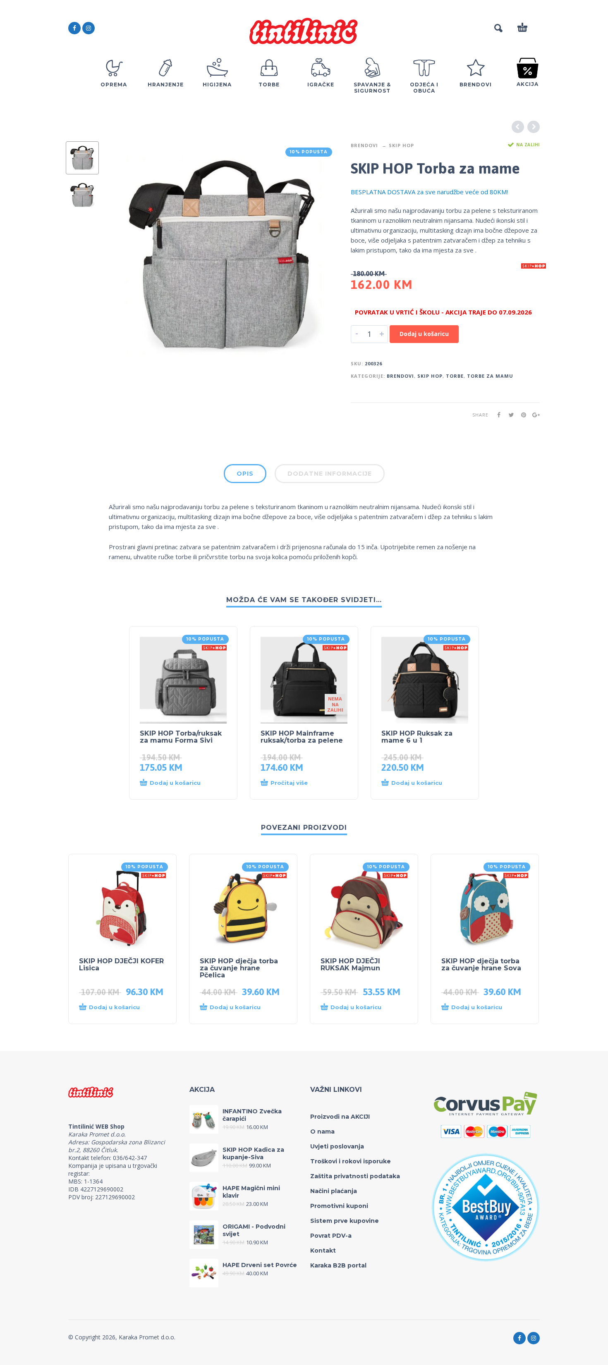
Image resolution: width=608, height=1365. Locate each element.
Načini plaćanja (333, 1191)
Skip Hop (401, 145)
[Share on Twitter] (509, 415)
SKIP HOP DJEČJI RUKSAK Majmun (350, 964)
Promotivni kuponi (339, 1206)
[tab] (245, 475)
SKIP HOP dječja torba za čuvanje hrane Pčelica (239, 968)
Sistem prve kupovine (344, 1220)
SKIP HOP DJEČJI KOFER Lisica (121, 964)
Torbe (455, 376)
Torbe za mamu (490, 376)
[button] (175, 783)
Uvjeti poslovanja (337, 1146)
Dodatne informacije (329, 473)
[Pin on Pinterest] (521, 415)
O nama (322, 1131)
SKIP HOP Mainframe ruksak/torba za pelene (302, 736)
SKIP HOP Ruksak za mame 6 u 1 (416, 736)
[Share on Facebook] (496, 415)
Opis (245, 473)
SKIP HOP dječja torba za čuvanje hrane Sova (481, 964)
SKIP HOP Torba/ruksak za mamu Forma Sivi (181, 736)
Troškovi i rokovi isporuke (350, 1161)
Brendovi (364, 145)
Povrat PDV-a (331, 1235)
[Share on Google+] (533, 415)
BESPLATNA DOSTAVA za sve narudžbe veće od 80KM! (429, 192)
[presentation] (126, 256)
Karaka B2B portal (338, 1265)
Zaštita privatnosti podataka (355, 1176)
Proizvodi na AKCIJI (340, 1116)
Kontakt (323, 1250)
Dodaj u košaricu (424, 334)
